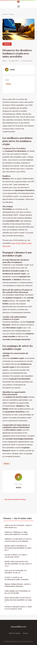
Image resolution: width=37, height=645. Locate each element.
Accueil (4, 14)
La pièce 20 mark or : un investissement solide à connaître (17, 578)
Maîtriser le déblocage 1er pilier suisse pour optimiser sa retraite (16, 533)
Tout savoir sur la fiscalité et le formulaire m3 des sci (16, 571)
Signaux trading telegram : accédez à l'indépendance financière (18, 585)
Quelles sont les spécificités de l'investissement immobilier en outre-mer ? (18, 548)
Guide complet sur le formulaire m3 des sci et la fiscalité (17, 592)
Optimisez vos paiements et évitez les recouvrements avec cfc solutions (18, 540)
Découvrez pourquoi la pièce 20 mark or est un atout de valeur (18, 608)
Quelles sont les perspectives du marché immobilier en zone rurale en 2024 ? (18, 563)
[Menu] (18, 6)
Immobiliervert (18, 626)
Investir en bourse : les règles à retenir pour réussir (16, 556)
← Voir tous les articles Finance (14, 499)
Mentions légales (14, 633)
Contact (25, 633)
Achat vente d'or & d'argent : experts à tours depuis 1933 (18, 526)
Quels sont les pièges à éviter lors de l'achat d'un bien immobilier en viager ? (18, 600)
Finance (11, 14)
